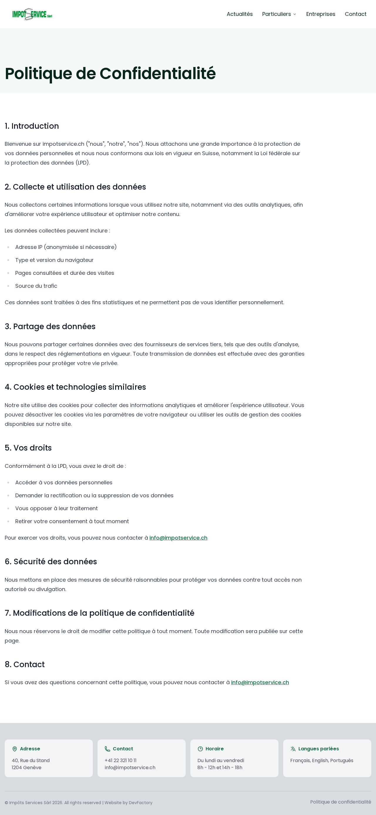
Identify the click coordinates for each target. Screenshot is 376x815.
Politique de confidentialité (340, 802)
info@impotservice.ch (178, 537)
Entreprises (320, 14)
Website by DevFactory (128, 803)
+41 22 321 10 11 (121, 760)
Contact (356, 14)
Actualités (240, 14)
